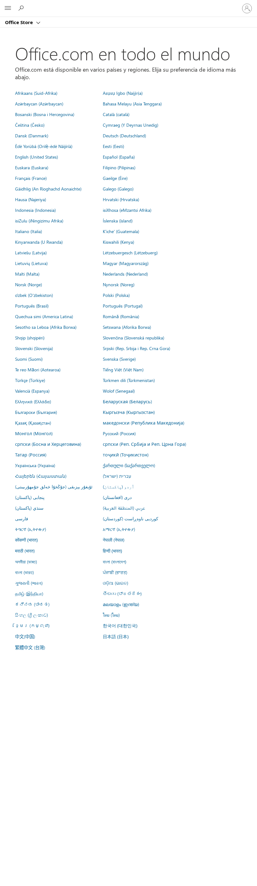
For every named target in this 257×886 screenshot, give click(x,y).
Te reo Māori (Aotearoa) (37, 369)
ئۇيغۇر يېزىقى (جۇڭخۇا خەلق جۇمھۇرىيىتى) (53, 486)
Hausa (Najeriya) (30, 199)
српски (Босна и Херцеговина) (48, 444)
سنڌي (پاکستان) (29, 508)
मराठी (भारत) (25, 550)
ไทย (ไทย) (111, 615)
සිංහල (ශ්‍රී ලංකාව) (31, 615)
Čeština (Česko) (30, 125)
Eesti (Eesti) (113, 146)
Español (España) (119, 157)
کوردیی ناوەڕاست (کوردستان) (130, 518)
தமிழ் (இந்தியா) (29, 593)
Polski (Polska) (116, 295)
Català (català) (116, 114)
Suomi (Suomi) (29, 359)
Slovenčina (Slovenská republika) (133, 337)
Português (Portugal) (123, 306)
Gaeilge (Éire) (115, 178)
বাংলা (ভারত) (24, 572)
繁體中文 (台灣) (30, 647)
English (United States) (36, 157)
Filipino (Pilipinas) (119, 167)
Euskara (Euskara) (31, 167)
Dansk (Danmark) (31, 135)
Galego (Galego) (118, 189)
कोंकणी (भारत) (26, 540)
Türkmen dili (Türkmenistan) (129, 380)
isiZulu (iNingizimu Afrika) (39, 220)
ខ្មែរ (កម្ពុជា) (32, 625)
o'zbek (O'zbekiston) (34, 295)
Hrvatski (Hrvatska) (121, 199)
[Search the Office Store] (22, 8)
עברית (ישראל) (117, 476)
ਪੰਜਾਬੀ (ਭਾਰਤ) (115, 572)
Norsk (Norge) (28, 284)
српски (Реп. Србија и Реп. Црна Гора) (144, 444)
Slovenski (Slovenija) (34, 348)
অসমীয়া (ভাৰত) (26, 561)
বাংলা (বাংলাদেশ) (114, 561)
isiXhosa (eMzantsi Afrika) (127, 210)
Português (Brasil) (32, 306)
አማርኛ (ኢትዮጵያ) (119, 529)
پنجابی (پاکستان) (30, 497)
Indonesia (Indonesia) (35, 210)
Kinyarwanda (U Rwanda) (39, 242)
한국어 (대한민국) (120, 626)
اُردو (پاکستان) (118, 486)
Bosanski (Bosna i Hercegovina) (44, 114)
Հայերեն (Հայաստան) (40, 476)
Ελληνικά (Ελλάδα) (33, 401)
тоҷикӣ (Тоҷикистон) (126, 454)
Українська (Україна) (35, 465)
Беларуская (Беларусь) (127, 401)
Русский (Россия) (119, 433)
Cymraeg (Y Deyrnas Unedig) (130, 125)
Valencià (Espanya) (32, 391)
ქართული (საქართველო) (129, 465)
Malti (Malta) (27, 274)
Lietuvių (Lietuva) (31, 263)
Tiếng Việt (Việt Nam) (123, 369)
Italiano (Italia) (28, 231)
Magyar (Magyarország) (126, 263)
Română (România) (121, 316)
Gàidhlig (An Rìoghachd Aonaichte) (48, 189)
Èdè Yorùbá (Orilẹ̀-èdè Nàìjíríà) (43, 146)
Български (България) (36, 412)
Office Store (19, 22)
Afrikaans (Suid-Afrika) (36, 93)
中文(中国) (25, 636)
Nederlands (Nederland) (125, 274)
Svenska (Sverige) (119, 359)
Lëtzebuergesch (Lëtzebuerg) (130, 252)
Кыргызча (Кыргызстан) (129, 412)
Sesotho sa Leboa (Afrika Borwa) (45, 327)
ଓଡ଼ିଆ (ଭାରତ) (115, 583)
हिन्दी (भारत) (112, 551)
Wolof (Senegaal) (119, 391)
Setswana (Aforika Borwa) (127, 327)
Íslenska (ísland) (118, 220)
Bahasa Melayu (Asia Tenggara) (132, 103)
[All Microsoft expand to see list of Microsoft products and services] (7, 8)
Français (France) (31, 178)
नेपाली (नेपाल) (113, 540)
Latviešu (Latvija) (31, 252)
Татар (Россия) (30, 454)
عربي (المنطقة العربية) (124, 508)
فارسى (21, 518)
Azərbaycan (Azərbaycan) (39, 103)
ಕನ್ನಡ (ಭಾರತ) (32, 604)
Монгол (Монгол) (34, 433)
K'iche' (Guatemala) (121, 231)
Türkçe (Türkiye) (30, 380)
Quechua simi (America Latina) (44, 316)
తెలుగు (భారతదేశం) (122, 593)
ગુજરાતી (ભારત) (29, 583)
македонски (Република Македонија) (143, 423)
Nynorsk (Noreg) (118, 284)
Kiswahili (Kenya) (118, 242)
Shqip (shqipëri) (30, 337)
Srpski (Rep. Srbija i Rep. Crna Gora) (136, 348)
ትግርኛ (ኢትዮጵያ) (30, 529)
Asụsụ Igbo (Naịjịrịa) (123, 93)
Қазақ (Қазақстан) (33, 423)
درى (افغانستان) (117, 497)
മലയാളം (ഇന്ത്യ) (121, 604)
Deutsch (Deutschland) (124, 135)
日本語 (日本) (115, 636)
